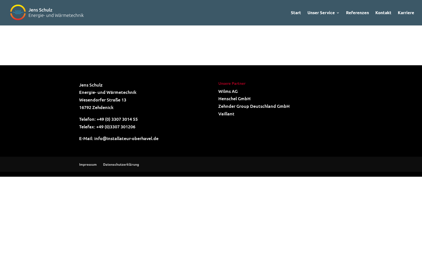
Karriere (406, 13)
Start (296, 13)
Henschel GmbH (234, 98)
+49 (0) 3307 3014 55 (117, 119)
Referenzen (357, 13)
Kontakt (383, 13)
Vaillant (226, 113)
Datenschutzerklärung (121, 164)
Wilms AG (228, 91)
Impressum (88, 164)
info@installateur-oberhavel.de (126, 138)
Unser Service (321, 13)
